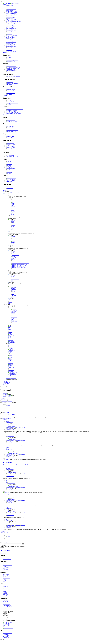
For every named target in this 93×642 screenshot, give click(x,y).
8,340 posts (15, 453)
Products (5, 4)
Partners (4, 579)
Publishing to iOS (12, 69)
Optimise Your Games (20, 267)
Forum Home (12, 120)
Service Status (6, 637)
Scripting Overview (14, 60)
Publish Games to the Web (21, 264)
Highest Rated (12, 180)
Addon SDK (12, 61)
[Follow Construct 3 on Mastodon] (10, 148)
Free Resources (14, 101)
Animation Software (7, 559)
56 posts (13, 499)
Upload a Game (13, 131)
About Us (5, 591)
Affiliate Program (6, 586)
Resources (5, 52)
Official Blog (14, 136)
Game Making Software (8, 557)
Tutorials (10, 84)
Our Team (5, 592)
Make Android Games (21, 265)
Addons (11, 161)
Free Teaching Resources (8, 576)
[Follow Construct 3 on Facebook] (10, 147)
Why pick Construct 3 (13, 100)
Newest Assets (13, 178)
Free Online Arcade (7, 605)
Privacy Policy (6, 634)
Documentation (6, 567)
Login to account (12, 378)
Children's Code (6, 635)
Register (5, 190)
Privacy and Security (14, 103)
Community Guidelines (7, 606)
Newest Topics (13, 121)
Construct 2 (13, 283)
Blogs (7, 368)
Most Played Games (15, 128)
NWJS (12, 90)
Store (4, 149)
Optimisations (14, 70)
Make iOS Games (20, 266)
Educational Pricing (12, 111)
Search (4, 384)
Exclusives (10, 181)
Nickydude (7, 492)
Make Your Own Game (7, 565)
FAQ (10, 104)
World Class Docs (13, 110)
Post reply (2, 398)
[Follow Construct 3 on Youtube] (10, 144)
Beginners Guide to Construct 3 (22, 263)
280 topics (10, 453)
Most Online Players (13, 130)
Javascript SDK (12, 93)
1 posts (13, 511)
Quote (12, 429)
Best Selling (12, 179)
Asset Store (8, 330)
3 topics (9, 523)
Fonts (9, 165)
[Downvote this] (20, 427)
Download (13, 89)
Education (5, 95)
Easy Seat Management (7, 575)
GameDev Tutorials (7, 602)
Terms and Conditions (7, 633)
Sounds (13, 168)
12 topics (10, 439)
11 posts (13, 523)
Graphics (11, 167)
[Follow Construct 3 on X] (9, 145)
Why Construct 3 (6, 574)
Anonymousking (4, 419)
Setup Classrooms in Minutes (17, 109)
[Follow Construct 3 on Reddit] (10, 143)
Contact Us (8, 376)
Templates (11, 169)
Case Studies (5, 569)
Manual (11, 57)
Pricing (4, 566)
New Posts (11, 137)
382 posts (14, 472)
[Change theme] (11, 379)
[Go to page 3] (8, 405)
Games (10, 166)
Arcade (7, 353)
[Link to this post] (9, 428)
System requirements (15, 58)
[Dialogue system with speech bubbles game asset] (1, 413)
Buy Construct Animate (13, 156)
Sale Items (10, 188)
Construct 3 (17, 196)
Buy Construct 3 (11, 155)
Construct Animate (18, 217)
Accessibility (5, 636)
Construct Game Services (20, 233)
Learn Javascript (6, 578)
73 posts (14, 439)
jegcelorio (6, 459)
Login (8, 190)
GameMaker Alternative (8, 563)
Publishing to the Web (15, 67)
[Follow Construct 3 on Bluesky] (10, 146)
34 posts (13, 426)
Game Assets (5, 600)
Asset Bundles (12, 186)
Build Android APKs (14, 68)
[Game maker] (11, 192)
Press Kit (5, 593)
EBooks (10, 164)
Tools (9, 173)
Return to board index (10, 542)
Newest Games (12, 127)
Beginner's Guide (12, 66)
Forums (7, 343)
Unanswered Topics (7, 382)
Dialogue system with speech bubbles (8, 414)
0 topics (9, 511)
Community (5, 114)
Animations (12, 162)
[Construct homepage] (11, 3)
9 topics (9, 426)
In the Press (5, 594)
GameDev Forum (6, 601)
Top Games (11, 126)
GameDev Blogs (6, 604)
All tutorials (10, 71)
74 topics (10, 472)
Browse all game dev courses (14, 76)
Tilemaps (10, 172)
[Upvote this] (10, 427)
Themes (11, 170)
